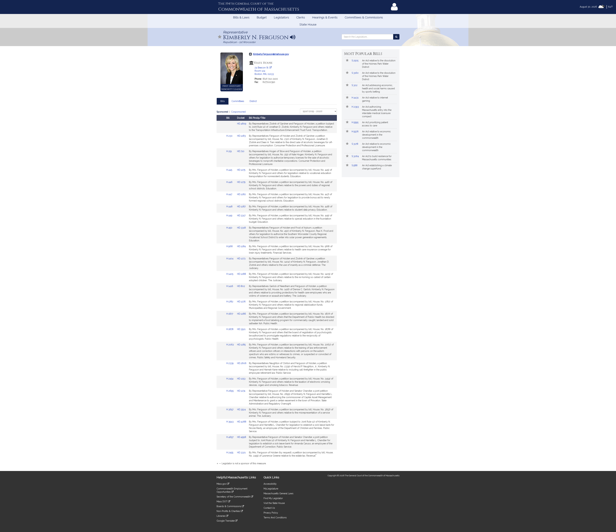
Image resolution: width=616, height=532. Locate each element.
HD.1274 (241, 391)
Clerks (300, 17)
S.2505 (355, 60)
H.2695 (230, 391)
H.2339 (230, 363)
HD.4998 (241, 437)
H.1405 (230, 274)
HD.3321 (241, 452)
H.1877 (230, 313)
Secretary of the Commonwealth (234, 496)
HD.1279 (241, 182)
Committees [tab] (237, 101)
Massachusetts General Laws (278, 493)
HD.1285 (241, 344)
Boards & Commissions (229, 506)
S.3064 (355, 156)
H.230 (229, 136)
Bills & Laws (241, 17)
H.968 (229, 246)
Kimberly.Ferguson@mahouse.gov (271, 54)
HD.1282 (241, 194)
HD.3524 (241, 409)
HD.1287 (241, 206)
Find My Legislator (273, 498)
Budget (262, 17)
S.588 (355, 165)
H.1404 (230, 258)
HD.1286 (241, 313)
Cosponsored (238, 111)
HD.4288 (241, 421)
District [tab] (253, 101)
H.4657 (230, 437)
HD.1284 (241, 246)
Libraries (221, 516)
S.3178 (355, 144)
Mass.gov (222, 484)
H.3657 (230, 409)
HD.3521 (241, 329)
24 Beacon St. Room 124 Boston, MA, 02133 (264, 70)
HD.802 (241, 286)
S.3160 (355, 73)
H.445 (229, 170)
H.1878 (230, 329)
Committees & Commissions (364, 17)
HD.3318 (241, 227)
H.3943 (230, 421)
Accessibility (270, 484)
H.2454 (230, 378)
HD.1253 (241, 378)
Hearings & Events (325, 17)
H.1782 (230, 301)
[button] (219, 37)
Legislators (281, 17)
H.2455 (230, 452)
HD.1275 (241, 170)
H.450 (229, 227)
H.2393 (355, 107)
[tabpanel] (277, 288)
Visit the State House (274, 503)
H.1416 (230, 286)
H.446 (229, 182)
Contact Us (269, 508)
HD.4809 (241, 123)
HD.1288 (241, 274)
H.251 (229, 151)
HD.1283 (241, 136)
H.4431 (355, 97)
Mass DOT (222, 501)
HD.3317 (241, 215)
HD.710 (240, 151)
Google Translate (226, 520)
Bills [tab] (222, 101)
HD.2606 (241, 363)
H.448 (229, 206)
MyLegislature (271, 488)
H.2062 (230, 344)
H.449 (229, 215)
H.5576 (355, 131)
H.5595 (355, 122)
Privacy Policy (271, 512)
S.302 (355, 85)
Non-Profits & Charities (229, 511)
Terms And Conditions (275, 517)
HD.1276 (241, 301)
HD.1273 (241, 258)
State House (308, 24)
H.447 (229, 194)
